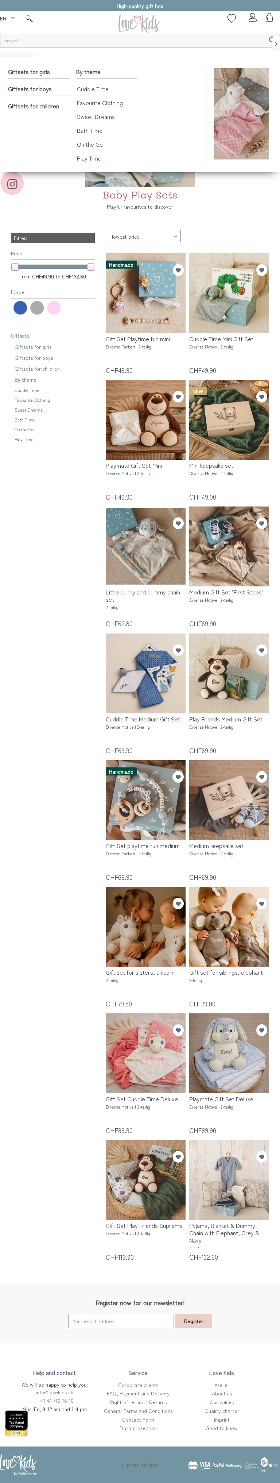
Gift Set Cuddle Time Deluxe (142, 1102)
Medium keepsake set (216, 849)
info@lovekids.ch (54, 1392)
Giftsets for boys (30, 88)
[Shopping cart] (268, 19)
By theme (88, 71)
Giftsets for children (33, 105)
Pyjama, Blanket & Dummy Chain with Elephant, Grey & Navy (224, 1235)
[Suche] (29, 18)
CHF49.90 (43, 276)
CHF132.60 (74, 276)
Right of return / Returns (138, 1402)
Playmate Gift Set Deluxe (221, 1102)
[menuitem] (8, 17)
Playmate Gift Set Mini (134, 469)
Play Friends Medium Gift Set (225, 722)
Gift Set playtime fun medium (143, 849)
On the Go (90, 144)
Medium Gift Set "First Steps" (226, 595)
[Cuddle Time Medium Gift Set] (146, 673)
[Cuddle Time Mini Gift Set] (229, 293)
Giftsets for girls (29, 71)
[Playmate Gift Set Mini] (146, 420)
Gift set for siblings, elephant (226, 975)
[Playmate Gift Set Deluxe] (229, 1053)
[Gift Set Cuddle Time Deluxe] (146, 1053)
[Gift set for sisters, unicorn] (146, 927)
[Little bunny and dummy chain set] (146, 546)
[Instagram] (12, 183)
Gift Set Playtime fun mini (138, 342)
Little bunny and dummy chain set (143, 599)
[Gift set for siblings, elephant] (229, 927)
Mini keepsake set (211, 469)
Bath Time (89, 130)
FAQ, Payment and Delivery (138, 1393)
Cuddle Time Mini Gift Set (221, 342)
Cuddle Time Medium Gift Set (143, 722)
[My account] (250, 19)
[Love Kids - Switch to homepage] (140, 24)
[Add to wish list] (178, 270)
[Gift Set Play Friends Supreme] (146, 1180)
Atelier (221, 1384)
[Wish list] (231, 18)
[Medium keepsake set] (229, 800)
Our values (222, 1402)
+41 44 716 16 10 (55, 1400)
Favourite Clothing (100, 102)
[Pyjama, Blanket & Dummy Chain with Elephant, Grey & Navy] (229, 1180)
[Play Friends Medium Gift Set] (229, 673)
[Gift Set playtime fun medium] (146, 800)
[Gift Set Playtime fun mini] (146, 293)
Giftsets (20, 335)
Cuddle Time (93, 88)
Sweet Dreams (96, 116)
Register (193, 1321)
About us (222, 1393)
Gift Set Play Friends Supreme (144, 1229)
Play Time (89, 158)
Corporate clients (138, 1384)
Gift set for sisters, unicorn (140, 975)
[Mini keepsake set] (229, 420)
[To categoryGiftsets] (241, 113)
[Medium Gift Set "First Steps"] (229, 546)
